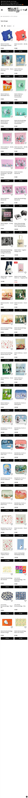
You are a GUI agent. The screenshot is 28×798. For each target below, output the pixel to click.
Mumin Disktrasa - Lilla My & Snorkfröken (7, 147)
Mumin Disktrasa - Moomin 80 (5, 199)
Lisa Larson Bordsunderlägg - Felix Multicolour (20, 579)
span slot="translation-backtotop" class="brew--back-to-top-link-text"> (27, 797)
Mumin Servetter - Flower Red (20, 528)
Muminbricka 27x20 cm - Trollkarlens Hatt (20, 478)
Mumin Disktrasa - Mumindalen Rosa (5, 94)
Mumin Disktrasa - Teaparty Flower (5, 553)
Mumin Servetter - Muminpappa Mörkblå (6, 44)
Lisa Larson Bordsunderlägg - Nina (19, 605)
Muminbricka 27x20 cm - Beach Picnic (7, 503)
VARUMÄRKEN (6, 16)
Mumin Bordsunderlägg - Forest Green (20, 328)
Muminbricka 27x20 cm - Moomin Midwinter (7, 478)
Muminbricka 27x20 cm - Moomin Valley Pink (20, 503)
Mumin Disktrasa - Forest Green (7, 378)
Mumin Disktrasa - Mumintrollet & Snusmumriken (18, 95)
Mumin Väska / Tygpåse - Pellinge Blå (7, 277)
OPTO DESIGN (13, 16)
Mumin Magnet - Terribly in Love (7, 224)
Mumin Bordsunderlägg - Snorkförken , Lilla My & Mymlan (7, 173)
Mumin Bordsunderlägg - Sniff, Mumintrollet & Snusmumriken (20, 122)
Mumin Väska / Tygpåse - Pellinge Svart (20, 250)
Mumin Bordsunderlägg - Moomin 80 (20, 199)
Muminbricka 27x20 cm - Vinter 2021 (7, 453)
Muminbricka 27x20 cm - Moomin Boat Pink (20, 453)
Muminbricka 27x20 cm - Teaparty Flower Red (7, 528)
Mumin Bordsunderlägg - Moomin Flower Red (7, 353)
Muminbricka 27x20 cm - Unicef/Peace (7, 428)
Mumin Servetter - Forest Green (20, 303)
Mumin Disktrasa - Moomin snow (18, 69)
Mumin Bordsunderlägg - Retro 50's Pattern (20, 631)
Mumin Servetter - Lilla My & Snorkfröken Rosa (20, 147)
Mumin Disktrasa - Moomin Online (18, 378)
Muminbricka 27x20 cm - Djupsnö (20, 428)
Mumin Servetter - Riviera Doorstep (7, 69)
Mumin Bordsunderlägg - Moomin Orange (7, 631)
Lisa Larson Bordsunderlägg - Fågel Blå (6, 606)
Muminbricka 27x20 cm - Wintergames (20, 403)
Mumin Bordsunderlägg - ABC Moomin (7, 578)
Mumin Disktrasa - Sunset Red (20, 353)
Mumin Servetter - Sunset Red (7, 303)
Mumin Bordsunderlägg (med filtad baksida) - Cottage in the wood (6, 251)
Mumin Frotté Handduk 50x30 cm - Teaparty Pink (20, 277)
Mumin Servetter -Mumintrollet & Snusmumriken (5, 122)
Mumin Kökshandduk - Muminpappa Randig (19, 553)
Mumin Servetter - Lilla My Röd (20, 44)
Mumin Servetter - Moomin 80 (18, 172)
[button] (21, 10)
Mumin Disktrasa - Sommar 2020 (5, 403)
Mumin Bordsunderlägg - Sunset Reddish (7, 328)
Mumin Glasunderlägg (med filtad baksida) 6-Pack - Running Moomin (20, 225)
